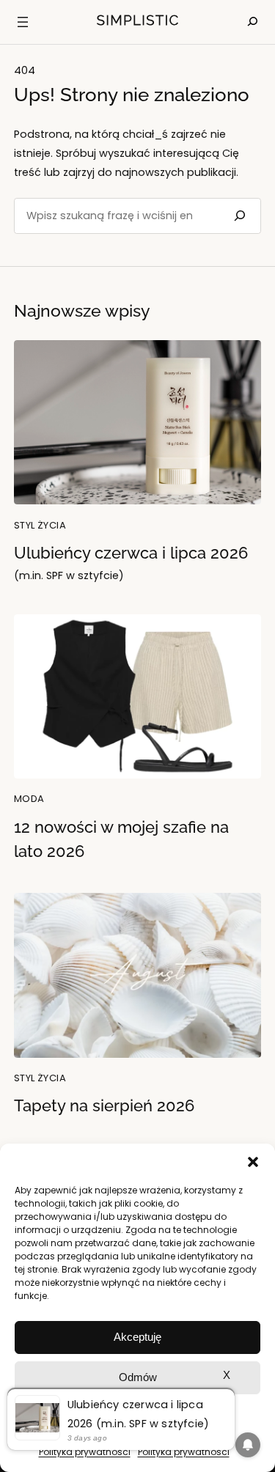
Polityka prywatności (85, 1452)
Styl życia (40, 525)
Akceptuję (137, 1337)
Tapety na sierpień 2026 (104, 1106)
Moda (29, 799)
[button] (253, 1162)
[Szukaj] (238, 216)
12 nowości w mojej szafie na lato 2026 (121, 839)
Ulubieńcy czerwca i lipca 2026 (131, 563)
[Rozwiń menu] (23, 22)
